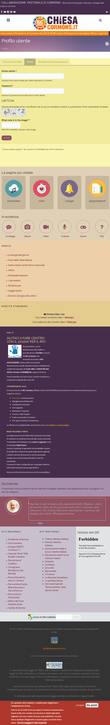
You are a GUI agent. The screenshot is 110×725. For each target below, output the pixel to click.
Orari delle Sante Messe (20, 260)
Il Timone (49, 574)
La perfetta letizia (54, 580)
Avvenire (49, 561)
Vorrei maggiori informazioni (32, 722)
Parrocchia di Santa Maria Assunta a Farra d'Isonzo (17, 587)
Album (27, 236)
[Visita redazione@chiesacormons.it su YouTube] (5, 11)
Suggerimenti (15, 290)
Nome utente (9, 71)
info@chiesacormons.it (54, 648)
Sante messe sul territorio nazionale (26, 265)
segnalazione (78, 488)
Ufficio (11, 270)
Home (5, 48)
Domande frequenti (18, 275)
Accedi (31, 62)
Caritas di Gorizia (16, 607)
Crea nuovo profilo (12, 61)
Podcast (65, 236)
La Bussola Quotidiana (56, 577)
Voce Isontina (15, 543)
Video (46, 236)
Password (7, 85)
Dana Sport (16, 398)
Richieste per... (15, 285)
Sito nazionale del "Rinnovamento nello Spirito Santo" (55, 587)
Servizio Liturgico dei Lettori (22, 295)
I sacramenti (14, 280)
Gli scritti (49, 567)
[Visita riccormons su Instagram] (8, 11)
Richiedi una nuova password (53, 61)
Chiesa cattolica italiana (56, 538)
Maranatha (50, 571)
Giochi (83, 236)
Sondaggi (10, 236)
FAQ (102, 236)
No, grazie (92, 705)
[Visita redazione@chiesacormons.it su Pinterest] (11, 11)
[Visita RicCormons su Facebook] (2, 11)
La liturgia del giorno (18, 254)
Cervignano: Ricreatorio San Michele (15, 570)
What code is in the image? (16, 120)
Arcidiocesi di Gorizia (18, 539)
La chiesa (49, 564)
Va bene (80, 705)
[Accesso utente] (107, 11)
